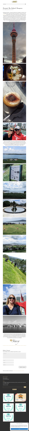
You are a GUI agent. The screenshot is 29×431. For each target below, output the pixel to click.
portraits (9, 9)
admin (4, 9)
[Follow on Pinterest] (14, 389)
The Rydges (4, 14)
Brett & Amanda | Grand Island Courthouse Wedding (19, 345)
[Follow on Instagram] (13, 389)
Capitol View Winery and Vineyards (7, 345)
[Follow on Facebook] (15, 389)
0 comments (12, 9)
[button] (27, 423)
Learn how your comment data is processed (18, 370)
